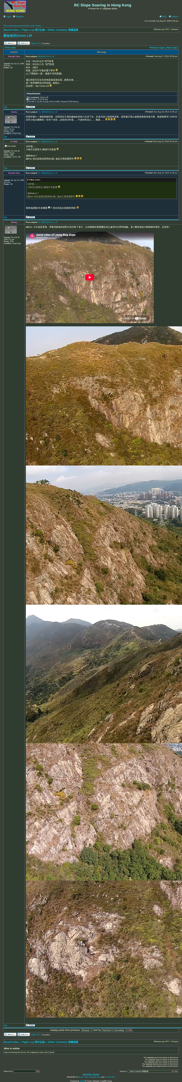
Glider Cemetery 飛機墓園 (63, 29)
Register (19, 16)
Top (5, 107)
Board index (11, 29)
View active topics (33, 25)
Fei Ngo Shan (110, 1077)
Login (8, 16)
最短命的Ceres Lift (17, 35)
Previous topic (157, 47)
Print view (10, 47)
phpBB (82, 1081)
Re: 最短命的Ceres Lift (47, 112)
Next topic (172, 47)
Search (174, 16)
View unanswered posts (13, 25)
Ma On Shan (83, 1077)
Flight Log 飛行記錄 (33, 29)
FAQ (163, 16)
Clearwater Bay (95, 1077)
